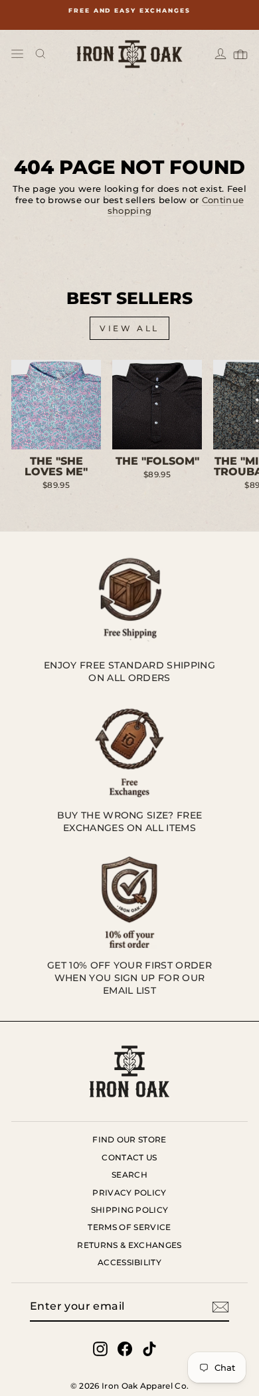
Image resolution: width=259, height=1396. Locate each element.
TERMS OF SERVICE (129, 1227)
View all (129, 328)
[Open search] (40, 53)
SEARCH (129, 1175)
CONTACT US (129, 1157)
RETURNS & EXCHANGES (129, 1245)
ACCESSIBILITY (129, 1262)
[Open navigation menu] (17, 53)
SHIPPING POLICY (130, 1210)
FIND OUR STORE (129, 1139)
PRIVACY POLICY (129, 1193)
